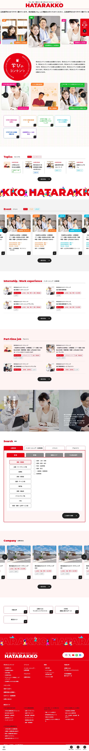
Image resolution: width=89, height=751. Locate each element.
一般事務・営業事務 (41, 471)
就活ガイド (14, 619)
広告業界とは (8, 668)
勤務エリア (54, 455)
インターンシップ (9, 720)
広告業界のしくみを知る (28, 133)
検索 (45, 665)
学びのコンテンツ (9, 665)
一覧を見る (43, 179)
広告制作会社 (8, 675)
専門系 (20, 486)
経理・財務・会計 (41, 463)
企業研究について (9, 717)
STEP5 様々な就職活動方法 (11, 133)
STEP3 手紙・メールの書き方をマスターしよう (45, 121)
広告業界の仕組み (9, 670)
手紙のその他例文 (49, 717)
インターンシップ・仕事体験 (34, 448)
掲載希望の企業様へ (9, 692)
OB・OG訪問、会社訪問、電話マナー (72, 716)
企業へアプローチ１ (29, 710)
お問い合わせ (7, 699)
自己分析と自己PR (9, 713)
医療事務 (38, 474)
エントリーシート (29, 717)
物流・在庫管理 (40, 466)
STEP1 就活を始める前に (11, 121)
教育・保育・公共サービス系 (20, 506)
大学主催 (31, 209)
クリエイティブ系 (20, 496)
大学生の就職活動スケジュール (12, 710)
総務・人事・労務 (41, 461)
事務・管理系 (20, 462)
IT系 (20, 501)
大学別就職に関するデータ (68, 675)
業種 (34, 455)
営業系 (20, 472)
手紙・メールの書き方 (50, 712)
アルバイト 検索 (49, 676)
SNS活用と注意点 (69, 719)
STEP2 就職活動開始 (28, 121)
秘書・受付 (39, 468)
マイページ (84, 33)
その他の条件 (73, 455)
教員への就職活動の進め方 (11, 733)
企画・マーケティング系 (20, 467)
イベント (55, 448)
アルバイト (75, 448)
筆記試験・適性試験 (29, 715)
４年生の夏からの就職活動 (11, 729)
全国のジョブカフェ (9, 736)
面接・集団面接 (28, 722)
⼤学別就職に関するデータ (66, 610)
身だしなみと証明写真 (70, 713)
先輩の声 (14, 610)
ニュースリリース (37, 156)
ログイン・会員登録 (9, 696)
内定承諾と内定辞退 (70, 710)
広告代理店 (7, 672)
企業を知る (27, 677)
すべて (29, 156)
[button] (5, 34)
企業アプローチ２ (29, 713)
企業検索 (13, 448)
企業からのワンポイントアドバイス (40, 610)
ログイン (84, 749)
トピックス (7, 685)
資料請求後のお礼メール (51, 714)
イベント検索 (48, 670)
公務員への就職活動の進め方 (11, 731)
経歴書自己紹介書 (29, 720)
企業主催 (37, 209)
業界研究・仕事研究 (9, 715)
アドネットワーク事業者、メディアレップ (12, 678)
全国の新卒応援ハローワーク (11, 738)
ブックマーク (78, 749)
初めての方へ (71, 749)
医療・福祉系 (20, 491)
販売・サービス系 (20, 481)
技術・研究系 (20, 476)
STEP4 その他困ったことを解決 (62, 121)
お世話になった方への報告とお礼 (52, 720)
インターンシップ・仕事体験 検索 (49, 673)
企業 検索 (47, 668)
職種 (15, 455)
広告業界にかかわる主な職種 (11, 681)
